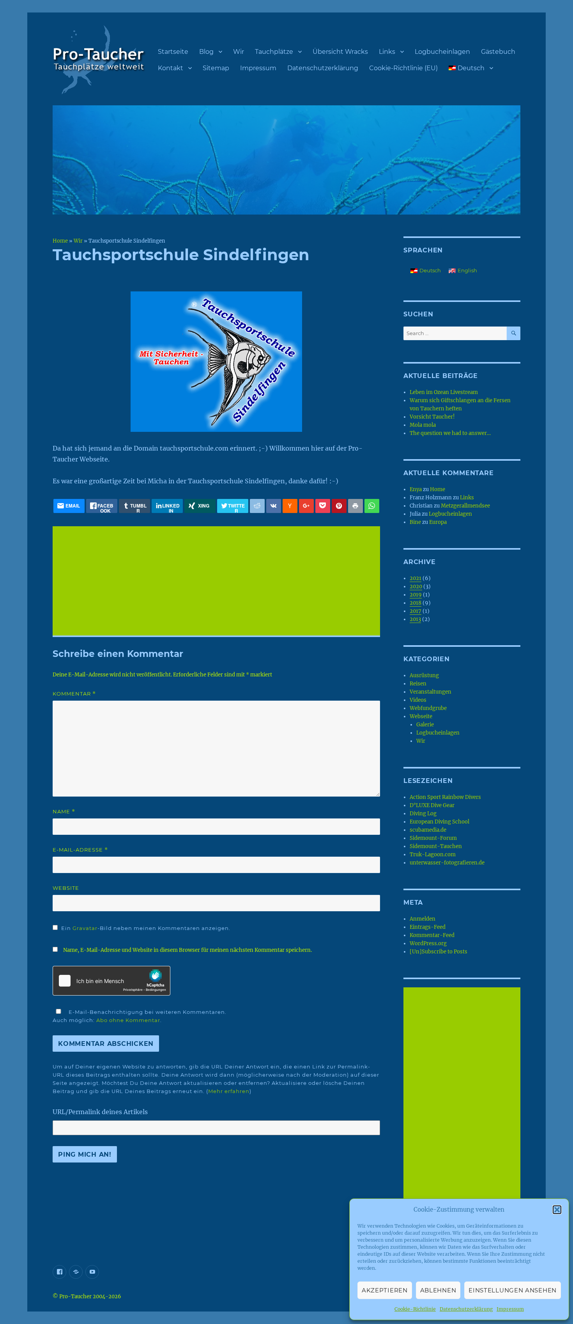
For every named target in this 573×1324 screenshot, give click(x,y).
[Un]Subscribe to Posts (438, 951)
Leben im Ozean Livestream (444, 392)
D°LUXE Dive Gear (432, 805)
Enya (416, 489)
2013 (415, 619)
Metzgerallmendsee (465, 505)
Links (387, 51)
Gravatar (85, 928)
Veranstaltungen (430, 692)
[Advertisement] (218, 581)
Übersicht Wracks (340, 51)
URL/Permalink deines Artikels (100, 1112)
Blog (206, 51)
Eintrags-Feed (428, 927)
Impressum (510, 1309)
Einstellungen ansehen (513, 1290)
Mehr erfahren (228, 1091)
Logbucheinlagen (442, 51)
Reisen (418, 683)
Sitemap (216, 68)
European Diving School (439, 821)
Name (64, 811)
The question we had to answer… (450, 433)
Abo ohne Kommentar (128, 1020)
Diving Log (423, 813)
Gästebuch (498, 51)
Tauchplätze (274, 51)
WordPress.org (428, 943)
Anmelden (422, 919)
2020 (416, 586)
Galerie (425, 724)
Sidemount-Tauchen (436, 846)
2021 (415, 578)
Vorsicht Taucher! (432, 417)
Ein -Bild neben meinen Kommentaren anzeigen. (145, 928)
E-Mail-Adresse (80, 850)
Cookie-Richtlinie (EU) (403, 68)
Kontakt (170, 68)
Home (60, 241)
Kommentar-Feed (432, 935)
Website (66, 888)
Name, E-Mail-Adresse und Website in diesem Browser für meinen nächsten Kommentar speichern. (187, 950)
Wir (238, 51)
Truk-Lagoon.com (433, 854)
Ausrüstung (424, 675)
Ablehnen (438, 1290)
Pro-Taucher (75, 1296)
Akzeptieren (385, 1290)
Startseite (173, 51)
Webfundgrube (428, 708)
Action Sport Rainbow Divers (445, 797)
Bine (415, 522)
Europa (438, 522)
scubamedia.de (428, 830)
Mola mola (423, 425)
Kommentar (74, 693)
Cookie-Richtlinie (415, 1309)
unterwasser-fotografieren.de (447, 862)
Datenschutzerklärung (466, 1309)
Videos (418, 700)
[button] (557, 1210)
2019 (416, 594)
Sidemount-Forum (433, 838)
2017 (415, 611)
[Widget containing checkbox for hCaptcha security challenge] (111, 981)
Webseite (421, 716)
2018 (415, 603)
